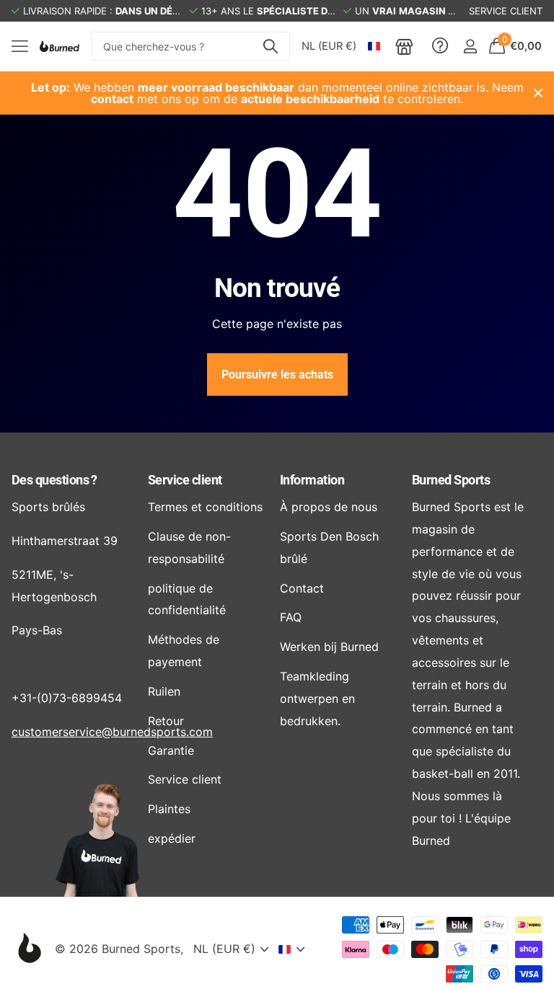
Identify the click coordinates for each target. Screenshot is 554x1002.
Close (538, 93)
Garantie (171, 750)
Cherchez (270, 46)
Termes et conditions (205, 507)
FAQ (291, 617)
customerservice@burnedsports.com (112, 731)
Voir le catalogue (20, 46)
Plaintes (169, 809)
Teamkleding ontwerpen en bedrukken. (317, 698)
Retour (166, 721)
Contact (302, 588)
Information (312, 479)
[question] (440, 46)
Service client (184, 479)
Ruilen (164, 691)
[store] (404, 46)
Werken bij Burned (329, 646)
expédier (171, 838)
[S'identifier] (470, 46)
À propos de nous (328, 507)
